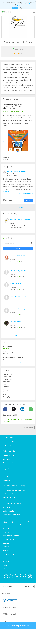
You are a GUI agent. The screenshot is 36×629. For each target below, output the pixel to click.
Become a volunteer (9, 497)
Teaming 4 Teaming (9, 494)
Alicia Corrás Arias (15, 283)
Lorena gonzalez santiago (18, 309)
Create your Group (8, 455)
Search (18, 248)
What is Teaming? (8, 445)
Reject (21, 8)
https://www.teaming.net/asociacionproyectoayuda (18, 420)
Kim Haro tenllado (15, 322)
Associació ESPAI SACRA (17, 256)
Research (6, 561)
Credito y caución (8, 511)
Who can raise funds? (9, 463)
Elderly (5, 565)
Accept (15, 8)
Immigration (6, 558)
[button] (17, 151)
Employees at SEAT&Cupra (11, 515)
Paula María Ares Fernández (18, 296)
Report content (28, 428)
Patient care (6, 532)
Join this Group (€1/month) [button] (18, 625)
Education (6, 547)
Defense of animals (9, 539)
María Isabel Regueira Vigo (18, 271)
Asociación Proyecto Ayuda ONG (18, 171)
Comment (29, 200)
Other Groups (7, 569)
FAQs (4, 473)
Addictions (6, 528)
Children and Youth (9, 554)
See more (18, 335)
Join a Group (7, 459)
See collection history (18, 363)
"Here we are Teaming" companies (14, 490)
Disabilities (6, 543)
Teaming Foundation (9, 442)
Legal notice (6, 476)
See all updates (18, 207)
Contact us (6, 480)
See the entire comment (24, 194)
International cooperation (11, 536)
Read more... (6, 192)
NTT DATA (6, 507)
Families (5, 550)
